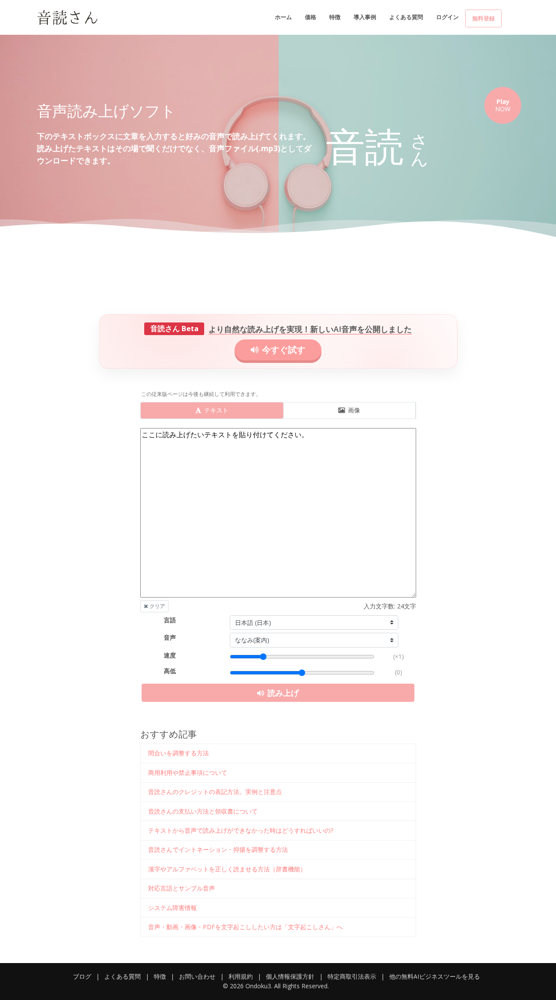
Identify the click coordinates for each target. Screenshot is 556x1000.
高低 (170, 671)
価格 (310, 17)
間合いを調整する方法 (178, 753)
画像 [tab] (353, 410)
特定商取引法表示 (352, 976)
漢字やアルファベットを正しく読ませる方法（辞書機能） (227, 869)
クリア (156, 606)
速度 (170, 655)
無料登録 (483, 18)
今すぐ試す (282, 349)
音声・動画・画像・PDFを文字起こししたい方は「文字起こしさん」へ (245, 927)
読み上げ (282, 693)
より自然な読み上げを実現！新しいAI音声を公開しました (310, 329)
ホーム (283, 17)
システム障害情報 (172, 908)
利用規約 (240, 976)
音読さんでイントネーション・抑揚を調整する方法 (218, 849)
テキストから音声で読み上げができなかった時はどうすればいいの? (240, 830)
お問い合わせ (197, 976)
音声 (170, 637)
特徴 (335, 17)
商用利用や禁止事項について (187, 772)
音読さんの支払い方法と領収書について (203, 811)
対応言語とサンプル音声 (181, 888)
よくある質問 (406, 17)
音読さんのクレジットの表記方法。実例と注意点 (215, 791)
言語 (170, 620)
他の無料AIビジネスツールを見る (434, 976)
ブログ (82, 976)
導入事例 (365, 17)
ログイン (447, 17)
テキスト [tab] (215, 410)
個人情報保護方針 (290, 976)
